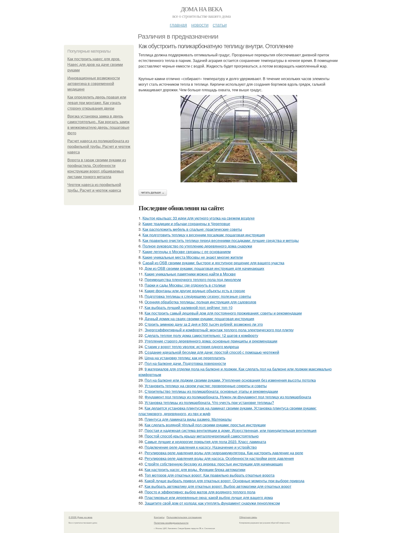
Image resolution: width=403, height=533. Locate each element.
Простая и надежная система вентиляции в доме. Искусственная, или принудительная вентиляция (230, 430)
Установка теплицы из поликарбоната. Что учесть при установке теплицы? (209, 402)
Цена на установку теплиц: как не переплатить (185, 357)
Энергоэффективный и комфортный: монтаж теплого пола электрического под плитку (219, 330)
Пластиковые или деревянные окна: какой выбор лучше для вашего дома (209, 497)
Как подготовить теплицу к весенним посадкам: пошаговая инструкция (203, 235)
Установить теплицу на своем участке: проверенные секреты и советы (206, 385)
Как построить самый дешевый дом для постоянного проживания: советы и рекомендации (223, 313)
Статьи (220, 24)
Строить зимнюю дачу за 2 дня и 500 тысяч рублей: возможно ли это (204, 324)
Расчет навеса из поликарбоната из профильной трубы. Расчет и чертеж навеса (98, 146)
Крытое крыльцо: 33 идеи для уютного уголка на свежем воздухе (198, 218)
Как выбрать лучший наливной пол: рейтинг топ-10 (189, 307)
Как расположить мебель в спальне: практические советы (192, 229)
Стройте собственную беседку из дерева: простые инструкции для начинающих (214, 464)
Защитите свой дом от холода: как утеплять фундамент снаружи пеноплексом (212, 503)
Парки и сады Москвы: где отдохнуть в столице (185, 285)
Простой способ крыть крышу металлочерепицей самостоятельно (202, 436)
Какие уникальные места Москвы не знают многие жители (192, 257)
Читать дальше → (152, 192)
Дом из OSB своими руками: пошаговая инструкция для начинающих (204, 268)
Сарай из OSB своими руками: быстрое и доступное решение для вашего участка (213, 262)
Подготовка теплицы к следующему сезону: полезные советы (198, 296)
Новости (199, 24)
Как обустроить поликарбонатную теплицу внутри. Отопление (216, 46)
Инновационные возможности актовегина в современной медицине (93, 83)
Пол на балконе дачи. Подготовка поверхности (185, 363)
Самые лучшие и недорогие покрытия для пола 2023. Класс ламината (205, 441)
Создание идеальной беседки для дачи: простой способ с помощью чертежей (212, 352)
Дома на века (201, 9)
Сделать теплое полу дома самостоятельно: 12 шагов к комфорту (201, 335)
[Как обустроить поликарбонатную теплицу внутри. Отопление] (239, 138)
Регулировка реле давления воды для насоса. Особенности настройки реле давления (219, 458)
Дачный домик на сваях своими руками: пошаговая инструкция (199, 318)
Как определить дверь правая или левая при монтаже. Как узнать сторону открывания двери (96, 102)
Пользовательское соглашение (184, 517)
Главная (178, 24)
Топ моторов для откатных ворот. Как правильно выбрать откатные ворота (209, 475)
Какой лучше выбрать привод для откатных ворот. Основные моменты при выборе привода (224, 480)
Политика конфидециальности (171, 522)
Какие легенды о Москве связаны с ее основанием (186, 251)
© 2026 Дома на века (80, 517)
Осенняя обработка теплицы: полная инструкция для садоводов (200, 302)
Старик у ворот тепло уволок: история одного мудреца (192, 346)
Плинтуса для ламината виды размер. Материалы (188, 419)
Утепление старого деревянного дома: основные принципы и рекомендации (211, 341)
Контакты (159, 517)
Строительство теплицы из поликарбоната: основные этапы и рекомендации (211, 391)
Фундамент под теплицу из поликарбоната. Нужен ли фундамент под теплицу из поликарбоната (228, 397)
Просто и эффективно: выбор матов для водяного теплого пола (200, 492)
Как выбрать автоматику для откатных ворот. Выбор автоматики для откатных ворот (218, 486)
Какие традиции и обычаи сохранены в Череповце (186, 223)
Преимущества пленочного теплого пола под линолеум (193, 279)
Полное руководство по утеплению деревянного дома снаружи (197, 246)
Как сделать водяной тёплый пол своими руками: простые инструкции (205, 425)
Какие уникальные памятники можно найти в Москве (190, 274)
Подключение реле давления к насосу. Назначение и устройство (201, 447)
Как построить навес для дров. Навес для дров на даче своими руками (95, 64)
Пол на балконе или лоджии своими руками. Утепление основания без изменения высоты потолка (230, 380)
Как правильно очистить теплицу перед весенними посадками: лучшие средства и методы (220, 240)
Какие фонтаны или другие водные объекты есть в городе (195, 290)
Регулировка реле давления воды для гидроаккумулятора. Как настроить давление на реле (224, 452)
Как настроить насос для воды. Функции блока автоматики (195, 469)
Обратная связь (248, 517)
